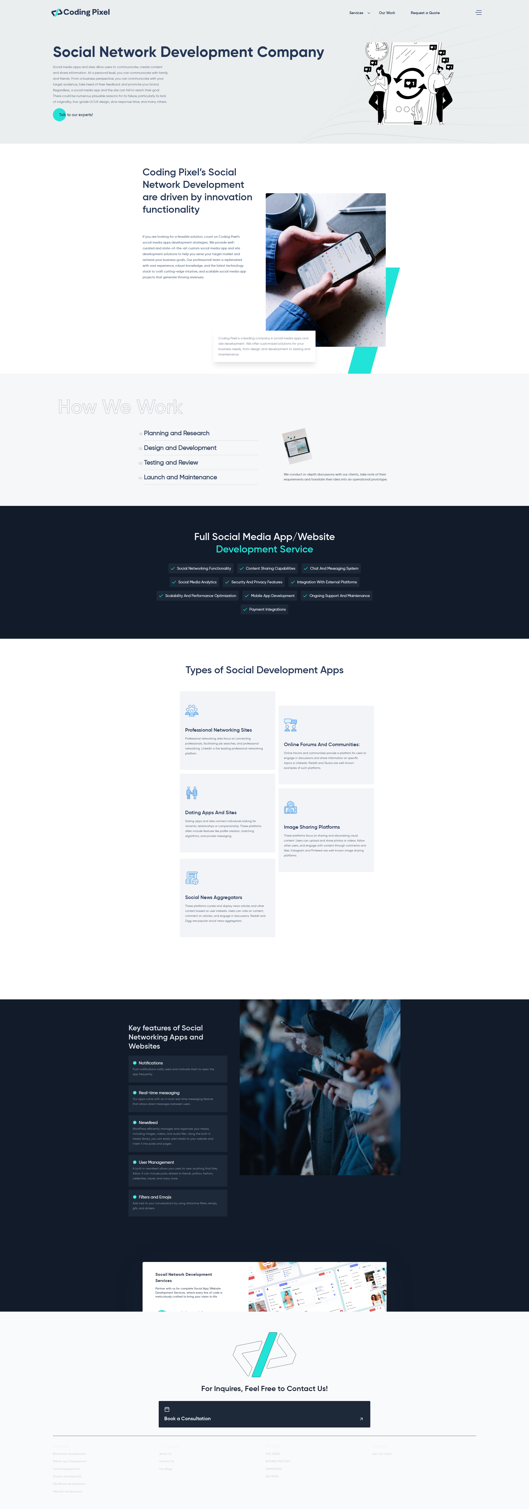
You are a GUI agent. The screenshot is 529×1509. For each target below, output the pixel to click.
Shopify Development (67, 1476)
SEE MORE (272, 1476)
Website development (67, 1491)
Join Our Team (382, 1454)
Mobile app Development (70, 1461)
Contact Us (166, 1461)
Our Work (387, 13)
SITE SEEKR (273, 1454)
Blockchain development (69, 1454)
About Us (165, 1454)
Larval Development (66, 1469)
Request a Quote (425, 13)
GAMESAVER (274, 1469)
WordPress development (69, 1484)
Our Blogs (165, 1469)
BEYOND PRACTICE (278, 1461)
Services (356, 13)
